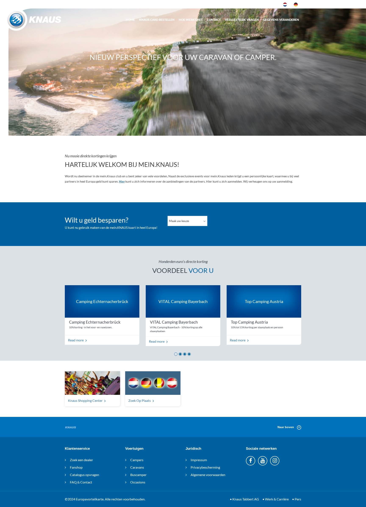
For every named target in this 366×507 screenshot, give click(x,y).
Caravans (137, 467)
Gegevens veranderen (281, 19)
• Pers (296, 499)
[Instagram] (274, 460)
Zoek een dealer (81, 460)
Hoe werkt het (191, 19)
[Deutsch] (295, 4)
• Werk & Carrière (275, 499)
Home (130, 19)
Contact (214, 19)
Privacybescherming (205, 467)
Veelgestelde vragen (242, 19)
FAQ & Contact (80, 482)
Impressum (198, 460)
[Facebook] (250, 460)
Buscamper (138, 475)
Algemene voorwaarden (207, 475)
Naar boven (286, 427)
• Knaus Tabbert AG (244, 499)
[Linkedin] (262, 460)
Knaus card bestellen (157, 19)
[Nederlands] (285, 4)
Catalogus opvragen (84, 475)
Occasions (137, 482)
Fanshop (76, 467)
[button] (175, 354)
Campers (136, 460)
